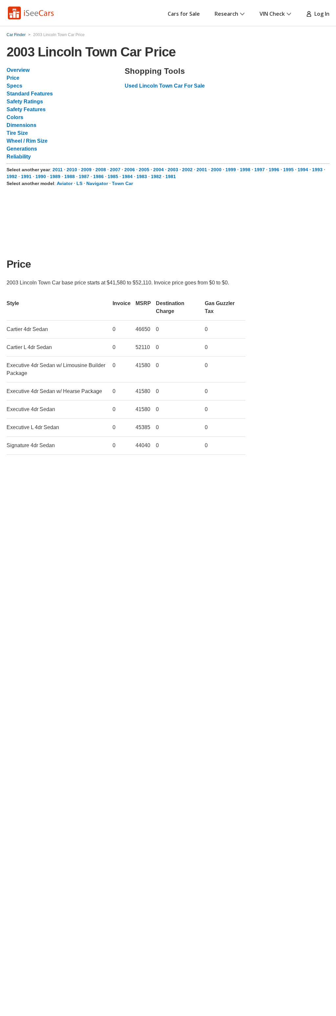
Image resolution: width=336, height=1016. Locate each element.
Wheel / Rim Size (27, 141)
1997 (259, 169)
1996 (274, 169)
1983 (141, 176)
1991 (26, 176)
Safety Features (26, 109)
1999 (230, 169)
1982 (156, 176)
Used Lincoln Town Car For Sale (165, 86)
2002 (187, 169)
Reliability (19, 156)
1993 (317, 169)
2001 (202, 169)
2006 (129, 169)
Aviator (65, 183)
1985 (113, 176)
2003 (173, 169)
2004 (158, 169)
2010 (72, 169)
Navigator (97, 183)
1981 (170, 176)
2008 (100, 169)
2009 (86, 169)
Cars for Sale (184, 13)
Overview (18, 70)
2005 (144, 169)
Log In (320, 13)
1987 (84, 176)
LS (79, 183)
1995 (288, 169)
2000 (216, 169)
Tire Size (17, 133)
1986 (98, 176)
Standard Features (30, 93)
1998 (245, 169)
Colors (15, 117)
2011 (57, 169)
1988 (69, 176)
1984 (127, 176)
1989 (55, 176)
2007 (115, 169)
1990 (40, 176)
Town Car (122, 183)
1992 (12, 176)
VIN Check (272, 13)
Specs (14, 86)
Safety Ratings (25, 101)
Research (226, 13)
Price (13, 78)
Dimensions (21, 125)
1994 (303, 169)
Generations (22, 149)
